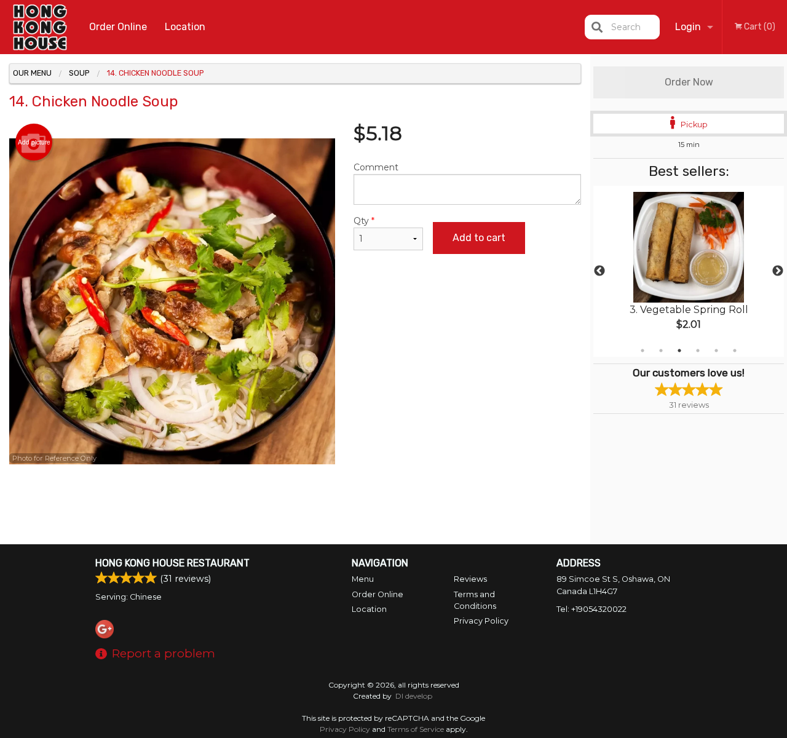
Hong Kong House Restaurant (172, 563)
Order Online (118, 27)
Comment (376, 167)
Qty (364, 220)
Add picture (34, 142)
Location (185, 27)
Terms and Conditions (475, 600)
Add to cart (479, 238)
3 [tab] (679, 350)
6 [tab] (735, 350)
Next (778, 271)
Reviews (470, 579)
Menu (363, 579)
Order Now (689, 82)
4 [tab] (698, 350)
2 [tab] (661, 350)
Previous (599, 271)
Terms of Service (415, 729)
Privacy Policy (481, 620)
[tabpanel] (688, 271)
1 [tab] (642, 350)
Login (688, 27)
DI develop (413, 695)
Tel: (591, 609)
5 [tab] (716, 350)
